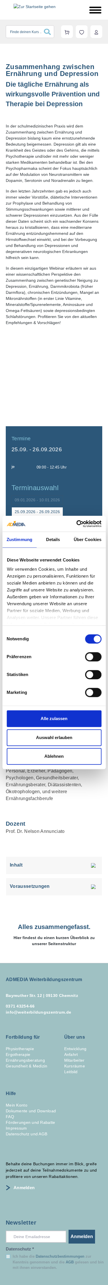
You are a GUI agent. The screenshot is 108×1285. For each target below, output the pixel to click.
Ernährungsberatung (25, 1060)
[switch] (93, 656)
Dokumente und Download (31, 1111)
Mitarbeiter (74, 1060)
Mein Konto (16, 1105)
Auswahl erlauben (54, 737)
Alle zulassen (54, 718)
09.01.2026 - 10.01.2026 (37, 500)
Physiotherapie (20, 1048)
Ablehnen (54, 756)
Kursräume (74, 1066)
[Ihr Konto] (96, 31)
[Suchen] (49, 31)
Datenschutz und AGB (26, 1134)
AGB (70, 1262)
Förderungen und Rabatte (30, 1122)
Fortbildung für (23, 1037)
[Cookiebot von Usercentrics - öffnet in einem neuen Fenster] (76, 524)
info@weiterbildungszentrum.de (38, 1012)
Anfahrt (71, 1054)
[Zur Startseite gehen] (34, 6)
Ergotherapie (18, 1054)
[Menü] (95, 10)
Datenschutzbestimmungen (60, 1256)
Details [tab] (53, 539)
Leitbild (71, 1071)
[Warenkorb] (67, 31)
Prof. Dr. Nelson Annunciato (35, 831)
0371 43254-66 (20, 1006)
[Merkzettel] (82, 31)
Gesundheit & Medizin (27, 1066)
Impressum (16, 1128)
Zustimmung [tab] (19, 539)
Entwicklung (75, 1048)
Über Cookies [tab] (87, 539)
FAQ (10, 1116)
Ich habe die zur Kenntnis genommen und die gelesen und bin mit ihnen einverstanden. (58, 1262)
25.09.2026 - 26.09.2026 (37, 511)
